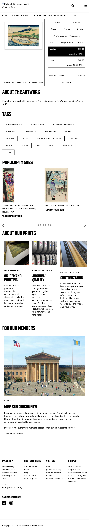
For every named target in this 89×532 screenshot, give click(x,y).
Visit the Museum (53, 473)
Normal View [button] (9, 82)
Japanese (10, 138)
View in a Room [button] (23, 82)
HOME (4, 15)
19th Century (75, 138)
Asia (38, 145)
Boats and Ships (37, 124)
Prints (8, 152)
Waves (26, 138)
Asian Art (9, 145)
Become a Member (54, 478)
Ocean (68, 131)
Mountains (10, 131)
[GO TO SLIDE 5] (48, 225)
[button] (66, 42)
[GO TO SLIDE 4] (45, 225)
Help (26, 473)
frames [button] (67, 29)
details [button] (80, 29)
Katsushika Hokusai (14, 124)
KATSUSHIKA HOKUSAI (19, 15)
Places (25, 145)
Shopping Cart (30, 478)
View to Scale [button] (37, 82)
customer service (66, 428)
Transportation (30, 131)
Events (49, 475)
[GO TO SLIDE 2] (40, 225)
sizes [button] (53, 29)
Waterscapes (50, 131)
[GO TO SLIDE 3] (43, 225)
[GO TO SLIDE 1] (38, 225)
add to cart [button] (66, 82)
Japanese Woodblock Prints (49, 138)
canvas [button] (76, 22)
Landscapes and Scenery (63, 124)
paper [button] (57, 22)
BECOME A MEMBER (14, 434)
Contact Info (30, 475)
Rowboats (67, 145)
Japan (51, 145)
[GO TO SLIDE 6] (51, 225)
